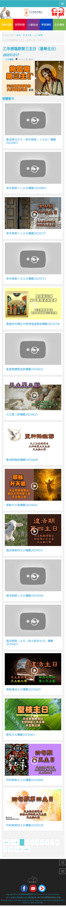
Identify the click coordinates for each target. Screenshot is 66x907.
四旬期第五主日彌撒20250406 (24, 780)
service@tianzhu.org (48, 897)
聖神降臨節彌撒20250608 (22, 460)
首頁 (18, 35)
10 (10, 849)
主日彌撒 (38, 35)
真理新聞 (20, 24)
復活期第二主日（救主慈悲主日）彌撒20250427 (29, 642)
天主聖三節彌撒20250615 (22, 414)
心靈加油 (33, 24)
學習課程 (46, 24)
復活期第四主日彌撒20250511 (24, 550)
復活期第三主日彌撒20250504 (24, 595)
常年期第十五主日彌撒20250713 (26, 278)
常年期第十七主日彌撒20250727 (26, 233)
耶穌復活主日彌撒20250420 (23, 689)
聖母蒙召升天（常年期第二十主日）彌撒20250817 (31, 141)
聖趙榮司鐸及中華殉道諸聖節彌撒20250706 (33, 324)
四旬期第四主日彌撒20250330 (24, 825)
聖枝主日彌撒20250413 (20, 734)
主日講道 (59, 24)
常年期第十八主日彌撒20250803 (26, 188)
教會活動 (7, 24)
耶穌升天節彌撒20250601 (22, 505)
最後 (27, 849)
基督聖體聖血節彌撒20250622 (24, 369)
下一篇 (18, 849)
